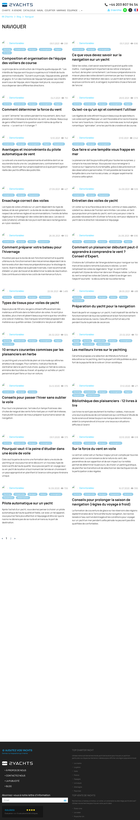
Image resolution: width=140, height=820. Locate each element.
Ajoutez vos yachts (18, 750)
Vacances (128, 494)
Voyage (76, 340)
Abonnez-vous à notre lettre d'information (26, 795)
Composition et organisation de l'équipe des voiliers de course (34, 60)
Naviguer (32, 49)
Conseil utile (19, 49)
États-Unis (78, 808)
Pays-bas (77, 791)
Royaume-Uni (79, 816)
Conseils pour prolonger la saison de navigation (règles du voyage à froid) (101, 501)
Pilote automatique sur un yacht (27, 503)
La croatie (77, 763)
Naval (40, 10)
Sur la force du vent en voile (94, 448)
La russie (77, 812)
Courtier (50, 10)
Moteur (32, 241)
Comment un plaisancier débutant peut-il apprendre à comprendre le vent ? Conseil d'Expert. (105, 251)
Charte (6, 10)
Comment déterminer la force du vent (32, 109)
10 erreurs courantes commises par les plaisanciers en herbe (33, 351)
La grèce (77, 767)
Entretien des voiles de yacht (95, 200)
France (76, 775)
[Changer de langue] (135, 10)
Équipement (58, 144)
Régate (58, 49)
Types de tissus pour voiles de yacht (30, 302)
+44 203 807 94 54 (123, 4)
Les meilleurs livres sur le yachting (99, 349)
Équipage (72, 10)
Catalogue (29, 10)
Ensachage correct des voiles (25, 200)
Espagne (77, 779)
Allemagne (78, 787)
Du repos (7, 53)
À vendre (17, 10)
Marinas (61, 10)
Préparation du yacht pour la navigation (103, 306)
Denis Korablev (16, 43)
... (80, 10)
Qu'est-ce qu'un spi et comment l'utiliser (104, 109)
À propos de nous (16, 770)
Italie (76, 771)
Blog (19, 16)
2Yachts (9, 16)
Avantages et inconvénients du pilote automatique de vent (31, 151)
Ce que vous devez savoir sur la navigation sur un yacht (97, 57)
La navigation (45, 49)
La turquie (77, 783)
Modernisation (103, 344)
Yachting (7, 49)
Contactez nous (15, 775)
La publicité (12, 780)
